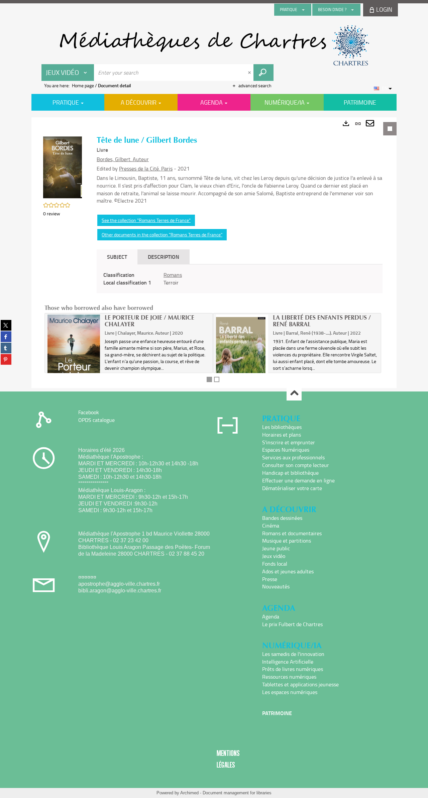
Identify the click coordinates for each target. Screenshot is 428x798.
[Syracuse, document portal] (214, 45)
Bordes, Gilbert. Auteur (123, 159)
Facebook (88, 412)
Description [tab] (163, 256)
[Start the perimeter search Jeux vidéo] (263, 72)
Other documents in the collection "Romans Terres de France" (162, 234)
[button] (63, 166)
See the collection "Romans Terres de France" (146, 220)
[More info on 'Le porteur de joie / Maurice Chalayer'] (73, 354)
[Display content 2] (216, 379)
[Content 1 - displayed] (209, 379)
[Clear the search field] (250, 72)
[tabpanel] (214, 252)
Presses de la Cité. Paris (146, 168)
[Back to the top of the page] (294, 393)
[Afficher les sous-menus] (303, 10)
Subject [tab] (117, 256)
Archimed (189, 792)
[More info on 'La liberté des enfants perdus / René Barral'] (242, 355)
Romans (173, 274)
